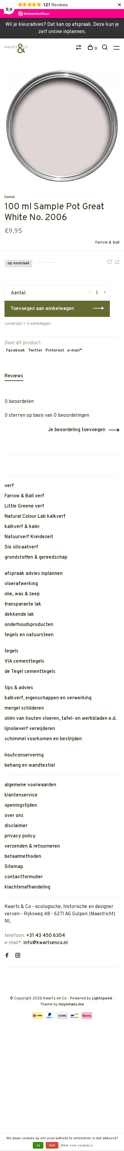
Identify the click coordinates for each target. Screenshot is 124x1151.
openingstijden (21, 806)
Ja (38, 1145)
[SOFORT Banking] (87, 1018)
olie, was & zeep (22, 594)
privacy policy (20, 836)
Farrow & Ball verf (24, 496)
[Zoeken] (105, 48)
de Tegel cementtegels (30, 672)
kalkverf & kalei (22, 527)
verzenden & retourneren (32, 846)
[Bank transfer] (62, 1018)
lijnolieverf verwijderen (30, 729)
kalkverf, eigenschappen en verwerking (48, 698)
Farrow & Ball (107, 242)
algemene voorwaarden (30, 785)
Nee (52, 1145)
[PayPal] (49, 1018)
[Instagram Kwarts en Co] (17, 956)
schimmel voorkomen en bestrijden (43, 739)
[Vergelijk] (79, 48)
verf (9, 486)
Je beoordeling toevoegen (76, 430)
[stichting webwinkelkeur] (6, 977)
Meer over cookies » (77, 1145)
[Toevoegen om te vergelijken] (117, 263)
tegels (11, 651)
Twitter (35, 350)
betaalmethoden (23, 857)
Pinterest (54, 350)
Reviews (14, 376)
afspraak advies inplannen (34, 574)
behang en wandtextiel (30, 766)
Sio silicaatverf (21, 547)
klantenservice (21, 795)
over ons (14, 816)
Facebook (15, 350)
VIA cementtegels (24, 661)
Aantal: (18, 293)
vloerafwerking (21, 584)
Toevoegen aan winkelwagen (42, 309)
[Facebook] (7, 956)
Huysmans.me (71, 1004)
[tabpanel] (62, 126)
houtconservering (24, 755)
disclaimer (16, 826)
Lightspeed (102, 998)
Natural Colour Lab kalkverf (35, 517)
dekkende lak (19, 615)
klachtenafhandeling (27, 887)
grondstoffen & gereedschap (36, 557)
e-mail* (74, 350)
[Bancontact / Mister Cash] (74, 1018)
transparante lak (23, 604)
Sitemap (14, 867)
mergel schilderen (24, 708)
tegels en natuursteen (29, 635)
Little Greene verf (24, 506)
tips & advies (19, 688)
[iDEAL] (37, 1018)
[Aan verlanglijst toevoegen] (110, 263)
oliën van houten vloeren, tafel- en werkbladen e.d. (60, 719)
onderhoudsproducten (29, 625)
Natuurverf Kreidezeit (29, 537)
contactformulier (24, 877)
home (10, 197)
